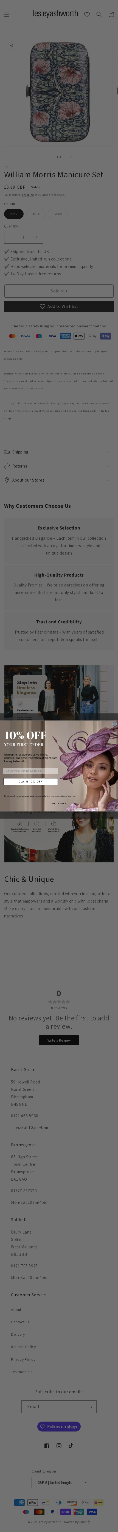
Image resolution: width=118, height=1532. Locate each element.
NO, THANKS (59, 803)
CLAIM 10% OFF (31, 781)
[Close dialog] (115, 724)
